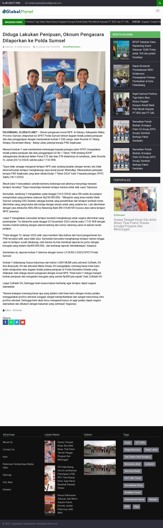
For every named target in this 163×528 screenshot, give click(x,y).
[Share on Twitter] (17, 322)
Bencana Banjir (132, 471)
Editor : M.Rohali (13, 310)
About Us (8, 442)
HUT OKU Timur (133, 478)
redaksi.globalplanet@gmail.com (45, 3)
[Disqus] (54, 373)
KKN (127, 506)
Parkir (128, 442)
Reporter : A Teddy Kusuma (17, 47)
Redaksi (7, 489)
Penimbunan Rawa (134, 499)
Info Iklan (8, 482)
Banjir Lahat (151, 449)
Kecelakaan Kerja (134, 485)
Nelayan (153, 499)
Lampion (149, 464)
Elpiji (136, 506)
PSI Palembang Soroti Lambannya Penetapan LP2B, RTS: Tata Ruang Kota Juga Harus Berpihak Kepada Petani (67, 477)
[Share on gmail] (22, 322)
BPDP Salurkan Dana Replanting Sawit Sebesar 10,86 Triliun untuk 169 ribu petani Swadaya (144, 50)
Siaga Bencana (132, 449)
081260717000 (12, 3)
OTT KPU (140, 442)
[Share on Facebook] (5, 322)
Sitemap (7, 475)
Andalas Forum (133, 492)
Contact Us (8, 449)
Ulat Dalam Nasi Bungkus (138, 457)
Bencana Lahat (132, 464)
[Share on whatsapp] (11, 322)
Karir (5, 457)
